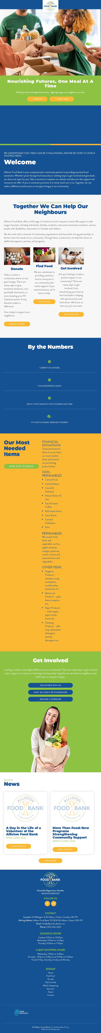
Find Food (62, 99)
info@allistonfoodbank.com (53, 923)
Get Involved (71, 314)
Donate (37, 99)
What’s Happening (50, 985)
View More (50, 860)
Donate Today (17, 324)
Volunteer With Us (50, 685)
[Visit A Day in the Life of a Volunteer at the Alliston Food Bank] (25, 808)
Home (50, 972)
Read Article (18, 846)
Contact (50, 995)
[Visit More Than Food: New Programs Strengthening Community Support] (72, 808)
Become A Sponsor (50, 699)
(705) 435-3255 (53, 927)
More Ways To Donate (21, 466)
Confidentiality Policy (60, 1027)
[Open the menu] (3, 4)
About (50, 992)
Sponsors (50, 988)
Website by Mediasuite (50, 1029)
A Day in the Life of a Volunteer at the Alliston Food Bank (23, 831)
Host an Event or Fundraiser (50, 692)
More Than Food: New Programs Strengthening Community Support (71, 833)
